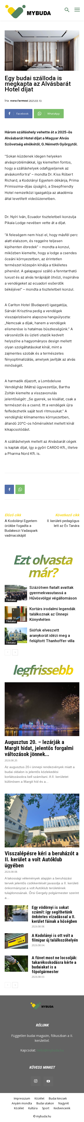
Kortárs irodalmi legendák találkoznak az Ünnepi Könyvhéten (52, 614)
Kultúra (33, 1108)
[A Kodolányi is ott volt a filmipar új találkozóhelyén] (16, 941)
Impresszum (22, 1098)
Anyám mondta (22, 1103)
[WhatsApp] (20, 489)
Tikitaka (11, 600)
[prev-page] (7, 652)
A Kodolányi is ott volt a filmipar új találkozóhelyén (55, 937)
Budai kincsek (58, 1098)
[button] (67, 10)
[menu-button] (77, 10)
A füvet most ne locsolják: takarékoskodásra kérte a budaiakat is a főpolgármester (54, 964)
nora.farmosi (19, 100)
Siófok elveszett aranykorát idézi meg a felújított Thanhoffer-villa (51, 635)
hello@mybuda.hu (50, 1050)
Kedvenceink (62, 1108)
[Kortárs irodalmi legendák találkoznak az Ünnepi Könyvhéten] (16, 614)
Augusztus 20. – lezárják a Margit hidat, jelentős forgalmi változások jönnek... (39, 748)
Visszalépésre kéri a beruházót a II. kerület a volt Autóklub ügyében (41, 859)
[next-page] (15, 652)
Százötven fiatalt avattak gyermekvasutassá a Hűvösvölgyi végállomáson (53, 592)
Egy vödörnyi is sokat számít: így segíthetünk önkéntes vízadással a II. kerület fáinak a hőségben (54, 914)
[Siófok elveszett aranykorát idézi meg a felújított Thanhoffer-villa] (16, 635)
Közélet (39, 1098)
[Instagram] (35, 1081)
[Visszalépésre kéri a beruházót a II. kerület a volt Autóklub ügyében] (42, 820)
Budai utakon (45, 1103)
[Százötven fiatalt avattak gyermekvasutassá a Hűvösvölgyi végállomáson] (16, 592)
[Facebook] (9, 489)
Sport (45, 1108)
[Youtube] (48, 1081)
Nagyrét (63, 1103)
